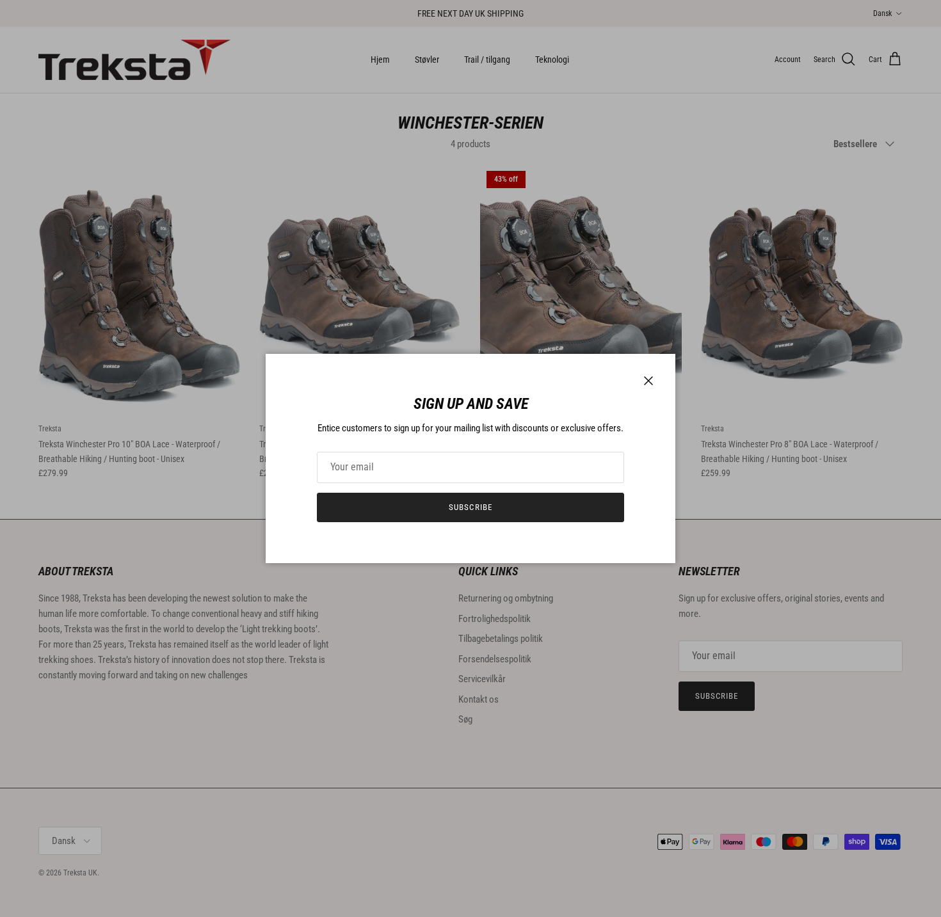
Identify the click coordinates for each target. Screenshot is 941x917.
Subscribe (470, 507)
